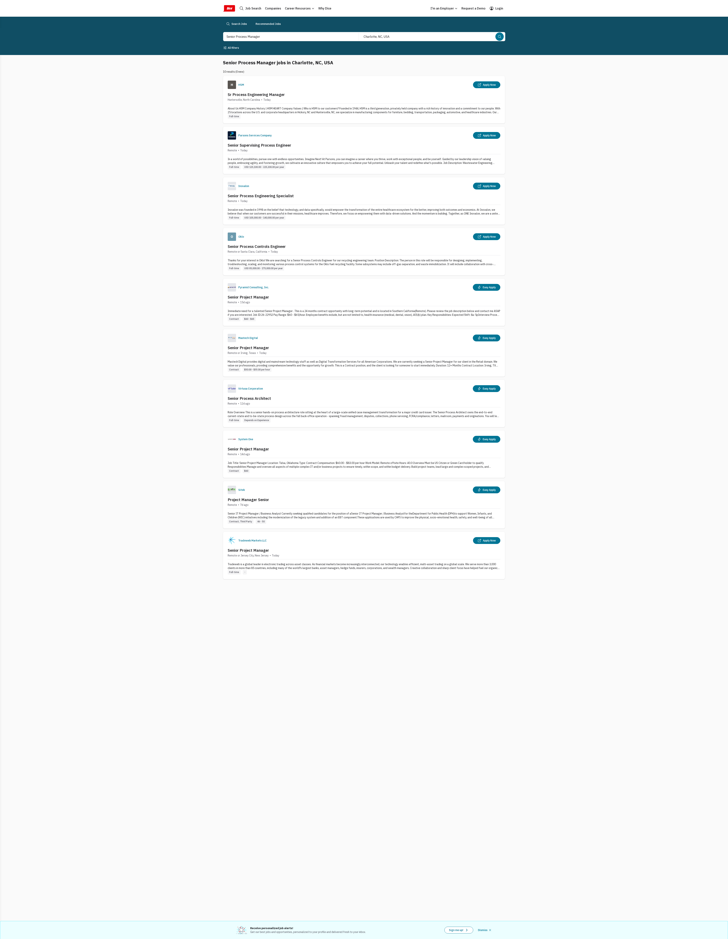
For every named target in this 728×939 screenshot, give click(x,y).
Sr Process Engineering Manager (256, 94)
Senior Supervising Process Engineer (259, 145)
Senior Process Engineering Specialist (261, 195)
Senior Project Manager (248, 297)
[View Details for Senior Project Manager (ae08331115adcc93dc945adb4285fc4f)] (364, 555)
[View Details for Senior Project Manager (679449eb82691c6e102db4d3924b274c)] (364, 352)
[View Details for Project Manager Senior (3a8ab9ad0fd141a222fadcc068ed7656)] (364, 504)
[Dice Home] (229, 8)
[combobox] (287, 36)
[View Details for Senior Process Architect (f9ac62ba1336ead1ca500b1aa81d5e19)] (364, 403)
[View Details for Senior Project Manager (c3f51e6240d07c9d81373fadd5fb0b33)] (364, 302)
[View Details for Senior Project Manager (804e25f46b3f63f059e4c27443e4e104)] (364, 454)
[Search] (499, 36)
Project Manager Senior (248, 499)
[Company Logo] (232, 85)
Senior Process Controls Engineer (257, 246)
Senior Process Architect (249, 398)
